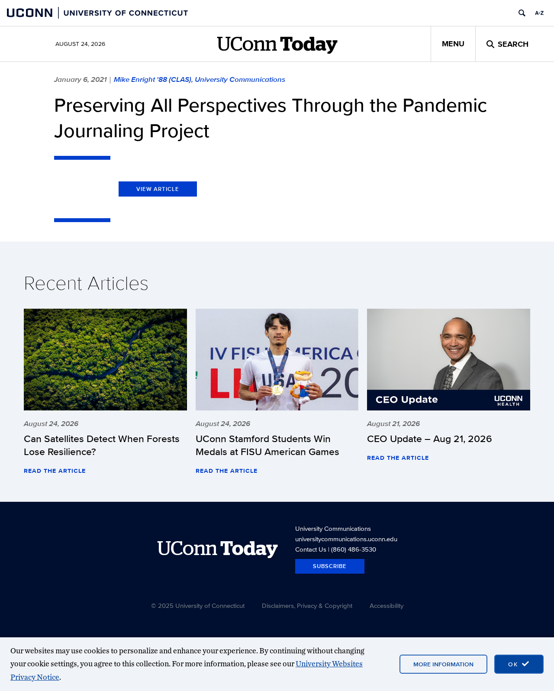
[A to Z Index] (539, 13)
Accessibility (386, 605)
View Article (157, 189)
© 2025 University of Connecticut (198, 605)
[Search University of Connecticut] (522, 13)
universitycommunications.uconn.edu (346, 538)
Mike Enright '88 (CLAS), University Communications (199, 79)
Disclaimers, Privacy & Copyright (307, 605)
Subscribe (330, 566)
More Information (443, 664)
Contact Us (310, 549)
